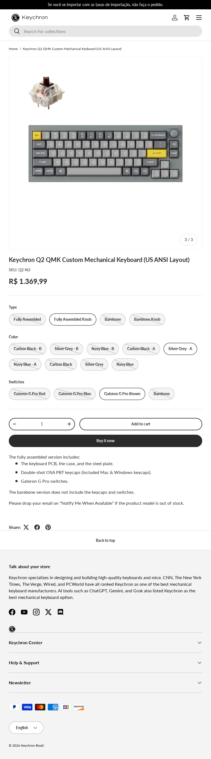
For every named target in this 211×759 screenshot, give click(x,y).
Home (13, 49)
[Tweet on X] (26, 527)
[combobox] (105, 31)
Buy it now (105, 440)
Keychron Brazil (32, 745)
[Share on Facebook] (37, 527)
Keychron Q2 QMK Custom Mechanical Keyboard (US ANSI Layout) (72, 49)
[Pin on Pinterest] (48, 527)
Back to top (105, 540)
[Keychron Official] (12, 629)
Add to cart (140, 424)
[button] (187, 18)
